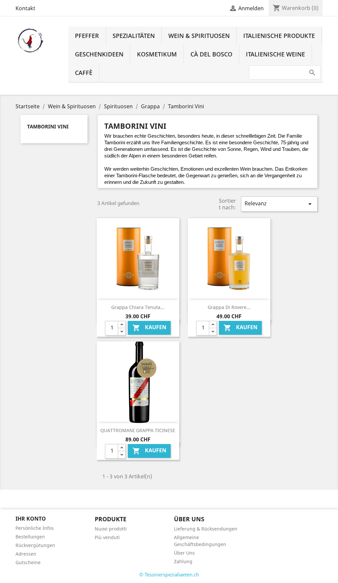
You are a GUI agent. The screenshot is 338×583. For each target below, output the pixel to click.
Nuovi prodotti (111, 529)
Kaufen (149, 328)
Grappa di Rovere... (229, 307)
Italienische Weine (275, 54)
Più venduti (107, 537)
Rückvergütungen (35, 545)
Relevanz (279, 204)
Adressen (26, 554)
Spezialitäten (134, 36)
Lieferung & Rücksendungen (205, 529)
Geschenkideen (99, 54)
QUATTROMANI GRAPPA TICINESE (137, 430)
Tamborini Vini (48, 126)
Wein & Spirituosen (199, 36)
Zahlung (183, 561)
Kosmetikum (157, 54)
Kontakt (25, 8)
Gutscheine (28, 562)
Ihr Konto (31, 518)
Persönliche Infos (35, 528)
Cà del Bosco (211, 54)
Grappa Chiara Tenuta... (137, 307)
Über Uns (184, 553)
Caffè (83, 73)
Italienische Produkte (279, 36)
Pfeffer (87, 36)
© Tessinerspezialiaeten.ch (169, 574)
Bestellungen (30, 536)
